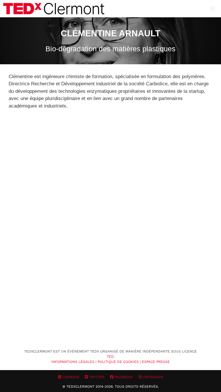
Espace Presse (156, 362)
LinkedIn (70, 377)
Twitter (96, 377)
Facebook (123, 377)
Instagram (152, 377)
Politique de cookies (118, 362)
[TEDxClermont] (54, 8)
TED (110, 357)
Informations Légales (72, 362)
